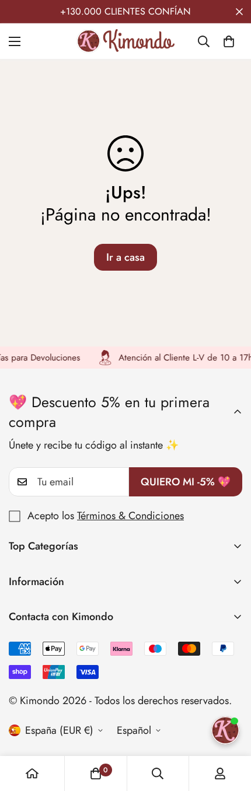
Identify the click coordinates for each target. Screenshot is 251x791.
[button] (228, 41)
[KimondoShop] (125, 41)
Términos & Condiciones (130, 515)
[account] (220, 773)
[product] (32, 773)
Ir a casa (125, 257)
